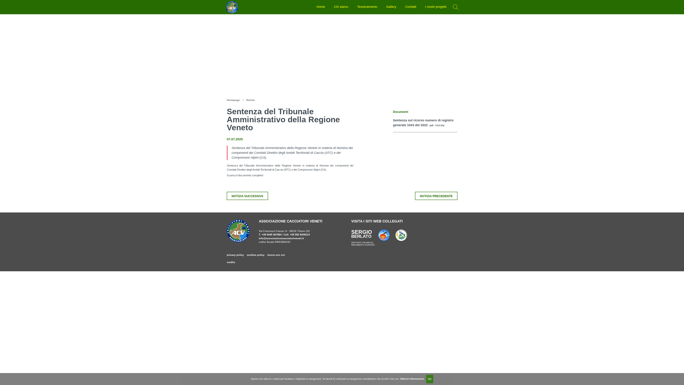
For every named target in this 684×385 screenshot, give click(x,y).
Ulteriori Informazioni (412, 379)
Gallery (391, 7)
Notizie (250, 100)
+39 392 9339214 (300, 234)
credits (231, 262)
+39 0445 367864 (272, 234)
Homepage (233, 100)
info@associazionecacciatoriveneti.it (281, 238)
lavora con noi (276, 255)
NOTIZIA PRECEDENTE (436, 196)
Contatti (410, 7)
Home (321, 7)
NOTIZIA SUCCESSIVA (247, 196)
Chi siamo (341, 7)
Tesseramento (367, 7)
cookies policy (256, 255)
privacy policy (235, 255)
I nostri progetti (435, 7)
